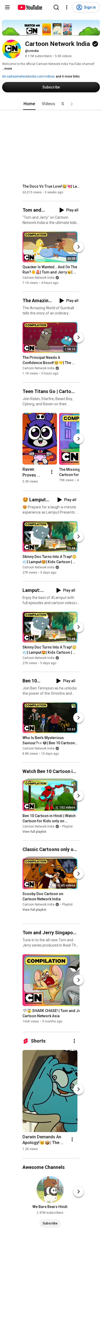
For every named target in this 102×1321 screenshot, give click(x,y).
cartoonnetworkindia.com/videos (30, 76)
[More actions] (52, 472)
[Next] (78, 247)
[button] (71, 104)
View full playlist (34, 832)
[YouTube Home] (30, 7)
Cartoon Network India (38, 277)
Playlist (67, 826)
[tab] (29, 104)
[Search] (56, 7)
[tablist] (51, 104)
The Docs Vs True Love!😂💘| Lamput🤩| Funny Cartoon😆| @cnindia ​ (51, 186)
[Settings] (67, 7)
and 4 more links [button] (68, 76)
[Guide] (7, 7)
